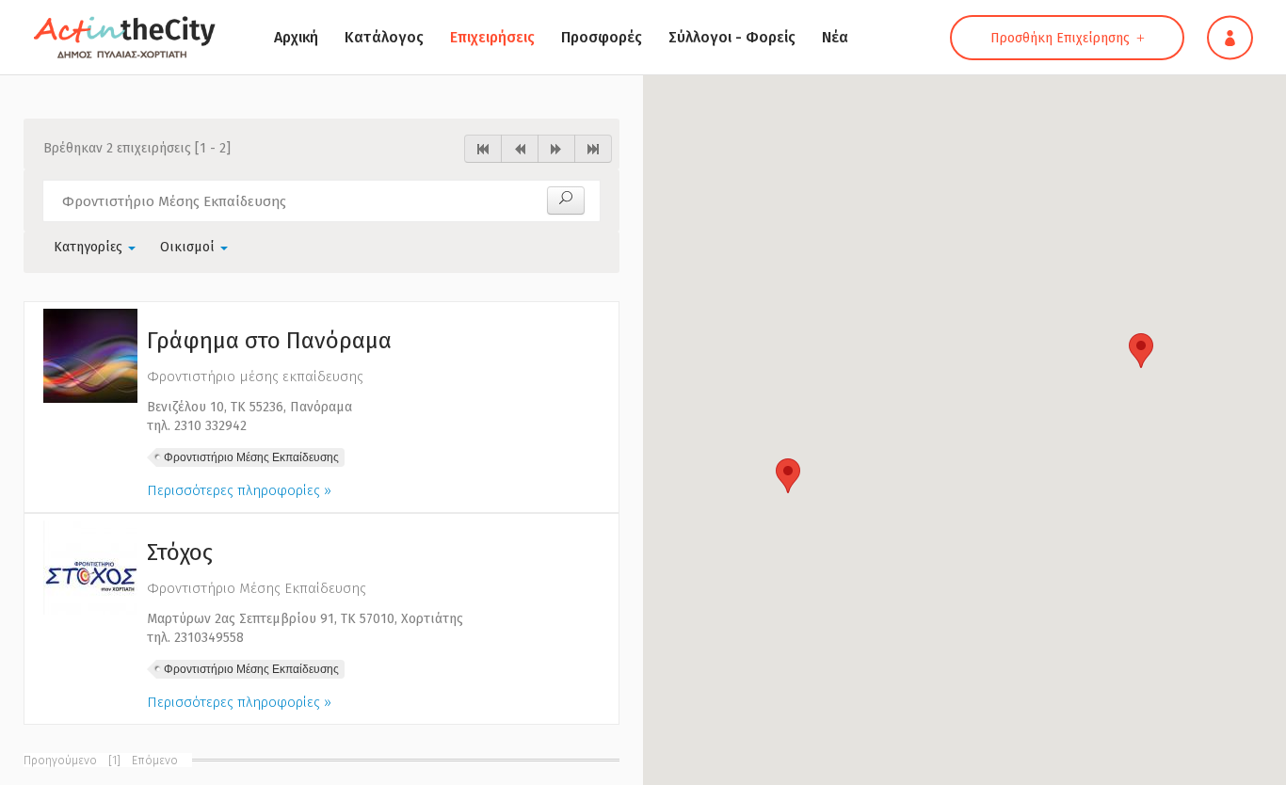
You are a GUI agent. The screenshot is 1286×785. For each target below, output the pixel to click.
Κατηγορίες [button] (90, 247)
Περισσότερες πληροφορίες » (239, 490)
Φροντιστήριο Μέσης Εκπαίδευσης (251, 457)
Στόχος (180, 552)
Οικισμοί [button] (189, 247)
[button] (788, 475)
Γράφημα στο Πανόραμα (269, 341)
